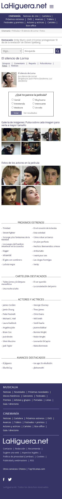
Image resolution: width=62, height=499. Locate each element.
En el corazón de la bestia (45, 228)
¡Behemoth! (39, 367)
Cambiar (29, 456)
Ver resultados (30, 113)
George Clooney (41, 305)
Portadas (38, 400)
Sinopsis (6, 63)
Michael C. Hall (9, 318)
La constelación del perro (45, 286)
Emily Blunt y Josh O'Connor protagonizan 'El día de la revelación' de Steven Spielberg (29, 41)
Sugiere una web (11, 452)
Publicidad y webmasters (15, 460)
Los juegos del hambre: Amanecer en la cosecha (13, 245)
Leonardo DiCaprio (42, 341)
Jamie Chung (8, 309)
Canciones (28, 395)
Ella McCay (7, 367)
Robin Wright (39, 336)
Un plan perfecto (41, 241)
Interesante (40, 103)
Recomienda (34, 448)
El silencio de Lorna (30, 31)
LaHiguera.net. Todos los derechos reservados (25, 487)
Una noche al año (11, 288)
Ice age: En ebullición (43, 363)
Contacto (7, 448)
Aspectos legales (30, 452)
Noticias (14, 65)
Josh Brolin (7, 336)
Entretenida (19, 103)
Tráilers (50, 19)
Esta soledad (39, 232)
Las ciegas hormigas (43, 259)
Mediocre (18, 107)
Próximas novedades (38, 391)
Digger (6, 250)
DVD (29, 19)
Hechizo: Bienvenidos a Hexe (47, 246)
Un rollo (38, 107)
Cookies (40, 456)
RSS (32, 460)
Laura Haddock (9, 323)
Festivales (40, 395)
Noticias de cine (31, 16)
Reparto (32, 63)
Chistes (22, 468)
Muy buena (40, 100)
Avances (39, 19)
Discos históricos (11, 395)
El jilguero (7, 363)
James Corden (9, 305)
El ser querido (40, 281)
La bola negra (9, 264)
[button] (51, 6)
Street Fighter (9, 232)
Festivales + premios (34, 422)
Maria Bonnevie (41, 345)
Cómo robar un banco (43, 237)
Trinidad (6, 228)
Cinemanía (6, 31)
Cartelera (46, 16)
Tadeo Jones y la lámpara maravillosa (13, 282)
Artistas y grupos (22, 400)
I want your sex (40, 255)
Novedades (19, 391)
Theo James (39, 309)
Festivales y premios (14, 22)
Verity (36, 264)
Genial (17, 100)
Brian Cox (7, 332)
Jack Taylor (7, 345)
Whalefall (7, 255)
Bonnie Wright (40, 332)
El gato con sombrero (12, 259)
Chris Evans (39, 314)
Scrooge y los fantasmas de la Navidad (16, 238)
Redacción (20, 448)
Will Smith (38, 318)
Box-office (31, 25)
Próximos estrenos (15, 19)
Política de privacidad (13, 456)
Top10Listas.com (36, 468)
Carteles (52, 22)
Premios (7, 400)
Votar (16, 113)
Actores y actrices (35, 22)
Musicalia (10, 387)
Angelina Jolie (9, 327)
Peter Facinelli (9, 314)
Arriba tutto (39, 250)
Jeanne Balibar (40, 327)
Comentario (19, 63)
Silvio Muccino (9, 341)
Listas (48, 400)
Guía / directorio (11, 403)
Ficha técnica (45, 63)
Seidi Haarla (39, 323)
